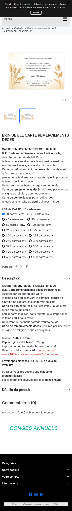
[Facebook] (30, 494)
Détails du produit (16, 390)
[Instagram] (41, 494)
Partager (16, 267)
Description (11, 278)
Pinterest (27, 267)
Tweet (21, 267)
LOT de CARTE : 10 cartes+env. (22, 209)
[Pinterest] (36, 494)
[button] (36, 463)
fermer (36, 13)
